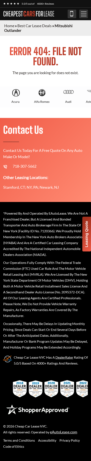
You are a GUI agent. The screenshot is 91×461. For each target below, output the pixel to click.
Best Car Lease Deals (34, 25)
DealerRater (64, 357)
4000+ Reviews (45, 3)
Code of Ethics (13, 446)
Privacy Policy (69, 440)
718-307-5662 (72, 14)
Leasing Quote (86, 234)
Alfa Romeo (42, 101)
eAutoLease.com (63, 432)
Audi (68, 101)
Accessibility (47, 440)
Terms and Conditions (19, 440)
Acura (15, 101)
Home (9, 25)
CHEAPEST (28, 14)
